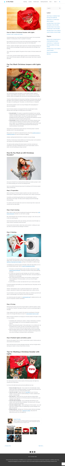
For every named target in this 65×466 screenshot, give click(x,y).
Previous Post (7, 445)
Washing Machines (44, 1)
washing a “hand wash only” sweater (14, 261)
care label (28, 392)
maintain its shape (26, 410)
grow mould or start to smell (32, 313)
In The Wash (9, 2)
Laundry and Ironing (18, 34)
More (50, 1)
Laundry (30, 1)
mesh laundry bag (26, 297)
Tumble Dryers (36, 1)
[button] (59, 1)
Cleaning (25, 1)
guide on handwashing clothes (28, 266)
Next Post (41, 445)
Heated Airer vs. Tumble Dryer (53, 43)
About (55, 1)
